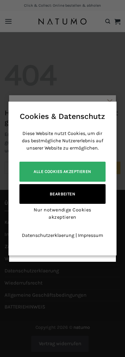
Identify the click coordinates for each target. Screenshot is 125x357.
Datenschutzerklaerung (48, 235)
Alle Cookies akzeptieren (62, 171)
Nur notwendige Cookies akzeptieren (62, 213)
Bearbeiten (62, 194)
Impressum (90, 235)
